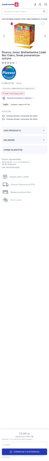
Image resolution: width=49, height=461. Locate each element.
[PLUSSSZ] (9, 72)
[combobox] (24, 11)
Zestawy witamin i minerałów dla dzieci (21, 116)
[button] (4, 36)
